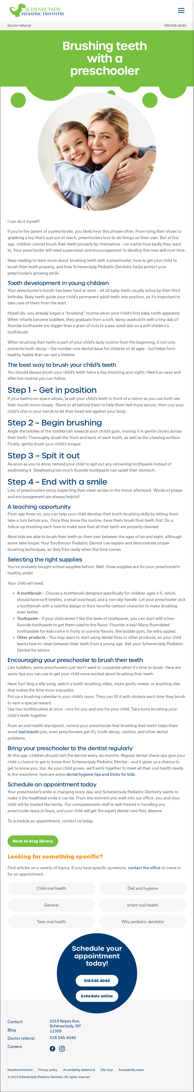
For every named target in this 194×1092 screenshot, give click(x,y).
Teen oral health (51, 922)
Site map (107, 1069)
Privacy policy (48, 1069)
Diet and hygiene (143, 888)
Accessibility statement (79, 1069)
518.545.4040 (97, 980)
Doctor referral (19, 25)
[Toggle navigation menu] (181, 10)
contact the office (144, 868)
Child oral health (51, 888)
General (51, 905)
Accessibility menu (131, 1069)
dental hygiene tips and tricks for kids (100, 774)
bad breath (29, 732)
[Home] (37, 10)
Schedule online (97, 996)
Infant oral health (142, 905)
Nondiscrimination (20, 1069)
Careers (15, 1046)
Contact (15, 1022)
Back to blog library (33, 841)
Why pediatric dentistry (143, 922)
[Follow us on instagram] (62, 1048)
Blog (12, 1030)
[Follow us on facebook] (52, 1048)
